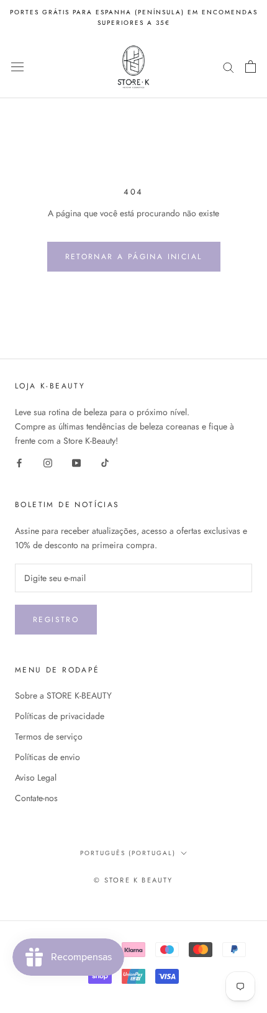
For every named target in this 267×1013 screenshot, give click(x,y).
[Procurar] (228, 67)
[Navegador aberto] (17, 66)
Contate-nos (36, 798)
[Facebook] (19, 462)
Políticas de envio (47, 757)
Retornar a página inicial (133, 256)
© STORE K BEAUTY (133, 880)
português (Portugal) (128, 853)
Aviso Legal (36, 777)
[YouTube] (76, 462)
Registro (56, 619)
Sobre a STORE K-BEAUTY (63, 695)
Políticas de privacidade (59, 716)
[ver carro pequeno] (250, 66)
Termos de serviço (49, 736)
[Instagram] (47, 462)
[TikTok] (105, 462)
